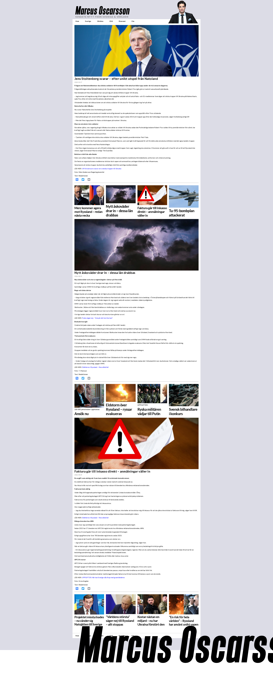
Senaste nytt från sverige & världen (101, 17)
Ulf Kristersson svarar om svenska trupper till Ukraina (101, 169)
